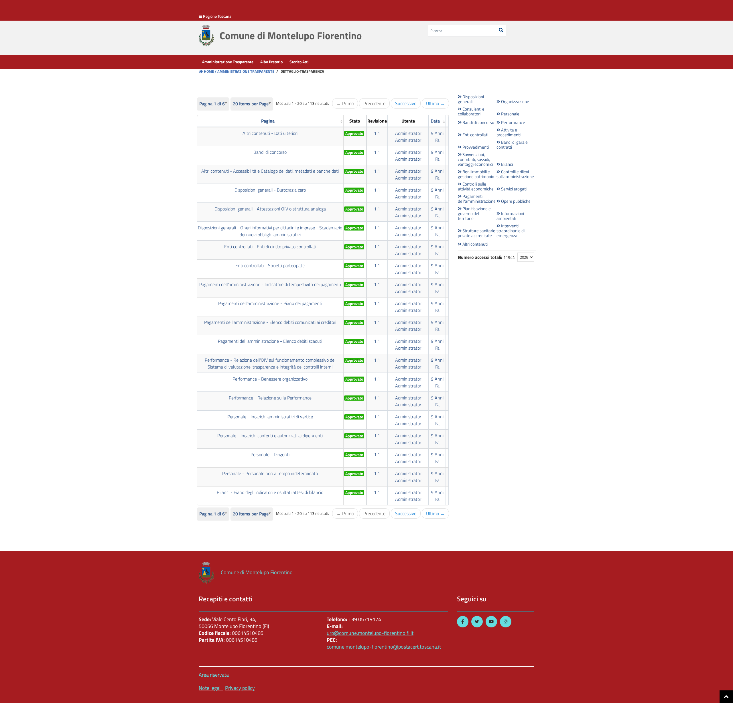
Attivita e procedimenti (508, 132)
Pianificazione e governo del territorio (474, 213)
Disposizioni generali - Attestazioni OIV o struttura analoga (270, 208)
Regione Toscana (217, 16)
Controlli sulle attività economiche (476, 186)
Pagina (268, 120)
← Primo (345, 103)
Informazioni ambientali (510, 216)
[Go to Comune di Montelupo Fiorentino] (206, 35)
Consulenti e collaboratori (471, 111)
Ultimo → (435, 103)
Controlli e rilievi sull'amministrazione (515, 174)
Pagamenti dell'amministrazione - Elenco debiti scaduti (270, 341)
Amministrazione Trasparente (245, 71)
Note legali (210, 688)
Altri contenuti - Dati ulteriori (270, 133)
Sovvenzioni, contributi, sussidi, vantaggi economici (475, 159)
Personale (509, 113)
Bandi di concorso (270, 152)
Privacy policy (240, 688)
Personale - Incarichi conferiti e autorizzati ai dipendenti (270, 435)
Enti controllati (475, 134)
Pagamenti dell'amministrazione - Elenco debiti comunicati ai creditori (270, 322)
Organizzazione (514, 101)
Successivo (405, 103)
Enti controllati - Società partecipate (270, 265)
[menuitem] (228, 62)
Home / (210, 71)
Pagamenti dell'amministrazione (476, 199)
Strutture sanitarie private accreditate (476, 233)
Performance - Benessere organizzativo (270, 378)
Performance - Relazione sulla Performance (270, 397)
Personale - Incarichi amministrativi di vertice (270, 416)
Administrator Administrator (408, 136)
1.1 (377, 133)
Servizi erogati (513, 188)
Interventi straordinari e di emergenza (510, 230)
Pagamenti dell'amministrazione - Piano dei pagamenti (270, 303)
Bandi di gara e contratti (512, 144)
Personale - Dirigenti (270, 454)
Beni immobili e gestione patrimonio (476, 174)
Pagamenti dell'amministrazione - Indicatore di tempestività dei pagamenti (270, 284)
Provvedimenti (475, 147)
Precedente (374, 103)
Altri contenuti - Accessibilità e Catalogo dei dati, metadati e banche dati (270, 171)
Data (435, 120)
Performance (512, 122)
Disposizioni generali (471, 99)
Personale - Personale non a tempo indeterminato (270, 473)
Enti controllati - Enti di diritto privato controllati (270, 246)
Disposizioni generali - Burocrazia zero (270, 189)
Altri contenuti (475, 244)
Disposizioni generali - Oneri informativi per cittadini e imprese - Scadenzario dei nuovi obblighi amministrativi (270, 231)
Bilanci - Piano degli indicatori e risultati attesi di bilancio (270, 492)
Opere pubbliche (515, 201)
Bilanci (506, 164)
